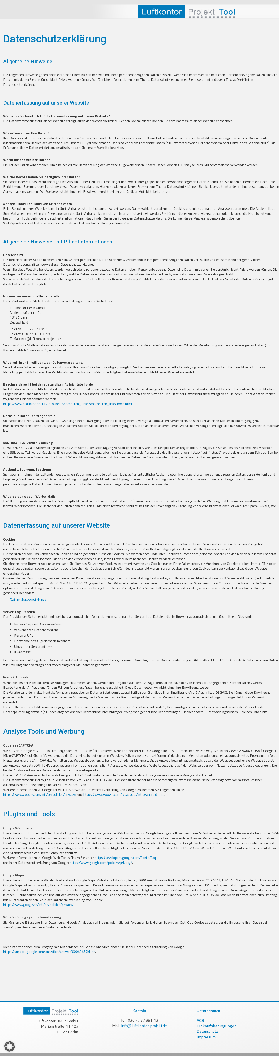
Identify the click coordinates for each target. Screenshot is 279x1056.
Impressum (206, 1037)
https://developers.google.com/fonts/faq (125, 857)
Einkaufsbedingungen (217, 1026)
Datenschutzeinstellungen (29, 599)
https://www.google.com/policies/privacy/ (101, 862)
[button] (9, 1046)
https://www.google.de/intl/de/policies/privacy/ (38, 904)
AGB (200, 1020)
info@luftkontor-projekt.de (144, 1026)
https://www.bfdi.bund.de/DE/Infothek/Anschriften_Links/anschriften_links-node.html (67, 403)
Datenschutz (207, 1031)
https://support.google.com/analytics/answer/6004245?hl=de (49, 951)
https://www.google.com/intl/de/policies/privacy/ (40, 794)
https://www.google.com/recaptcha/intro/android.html (123, 794)
